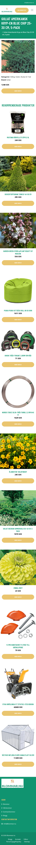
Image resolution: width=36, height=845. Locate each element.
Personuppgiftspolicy (13, 842)
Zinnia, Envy (18, 588)
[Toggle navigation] (32, 10)
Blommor (6, 804)
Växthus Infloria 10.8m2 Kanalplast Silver (18, 755)
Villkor (26, 839)
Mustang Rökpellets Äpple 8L (18, 137)
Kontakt (18, 839)
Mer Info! (18, 91)
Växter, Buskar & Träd (23, 77)
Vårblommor (7, 808)
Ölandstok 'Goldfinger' (18, 472)
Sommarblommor (9, 812)
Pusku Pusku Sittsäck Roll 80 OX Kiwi (18, 310)
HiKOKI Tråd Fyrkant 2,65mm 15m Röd (18, 355)
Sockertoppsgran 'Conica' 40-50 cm (18, 194)
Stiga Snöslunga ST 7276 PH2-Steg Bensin (18, 704)
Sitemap (27, 842)
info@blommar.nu (29, 2)
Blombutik (22, 10)
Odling (12, 77)
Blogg (5, 816)
